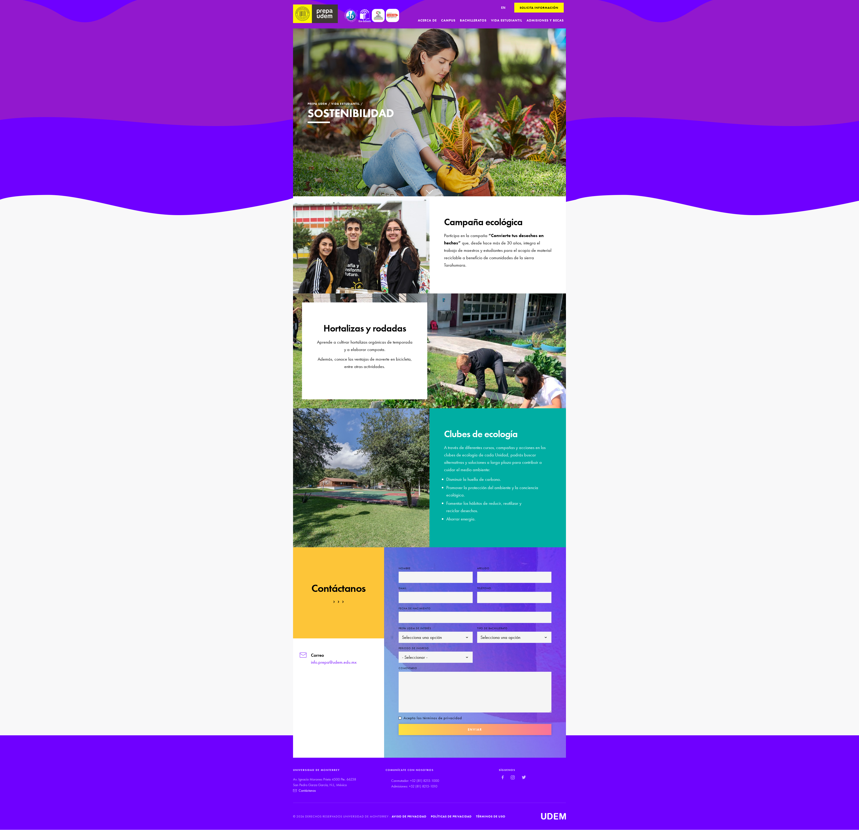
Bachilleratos (473, 20)
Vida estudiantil (506, 20)
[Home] (315, 13)
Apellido (483, 568)
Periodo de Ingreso (414, 648)
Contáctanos (307, 790)
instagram (513, 777)
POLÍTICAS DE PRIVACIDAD (451, 816)
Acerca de (427, 20)
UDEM (553, 816)
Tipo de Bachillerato (492, 628)
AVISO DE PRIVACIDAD (409, 816)
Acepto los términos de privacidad (433, 717)
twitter (524, 777)
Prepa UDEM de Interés (415, 628)
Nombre (404, 568)
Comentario (408, 668)
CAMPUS (448, 20)
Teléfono (484, 588)
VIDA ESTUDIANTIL (345, 104)
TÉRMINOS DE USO (490, 816)
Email (402, 588)
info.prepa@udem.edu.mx (334, 662)
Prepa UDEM (317, 104)
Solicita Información (539, 8)
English (503, 7)
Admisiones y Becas (545, 20)
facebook (503, 777)
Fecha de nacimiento (415, 608)
